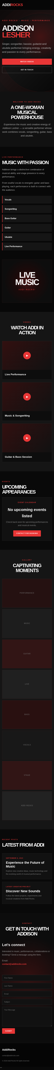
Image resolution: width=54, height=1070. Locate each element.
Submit (8, 1031)
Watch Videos (27, 62)
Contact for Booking (27, 533)
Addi (12, 5)
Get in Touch (27, 70)
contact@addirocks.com (14, 964)
